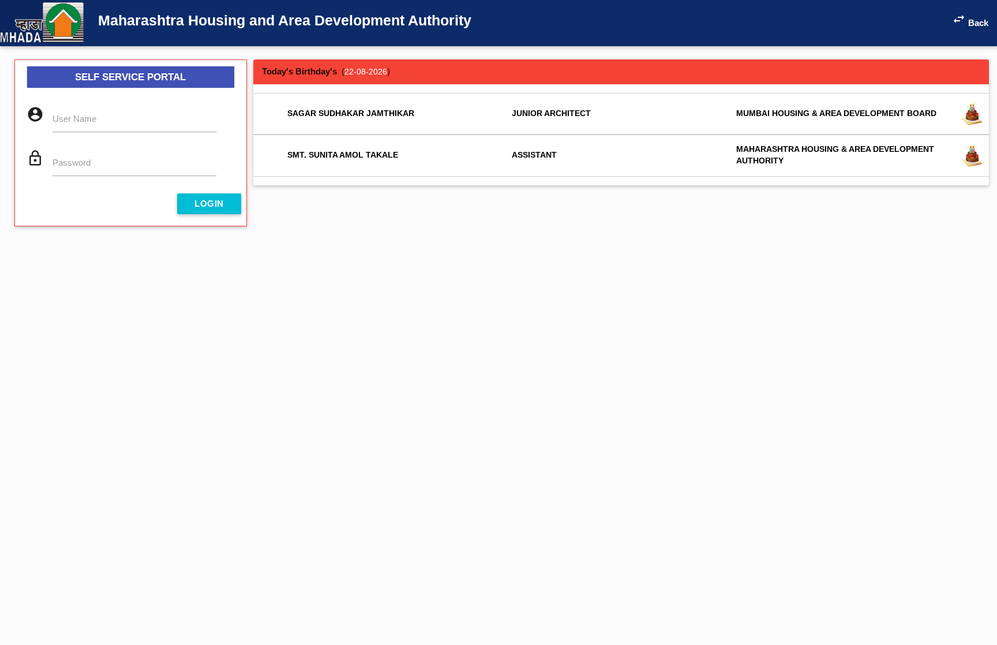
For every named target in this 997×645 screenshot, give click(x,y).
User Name (74, 119)
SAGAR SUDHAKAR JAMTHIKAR (350, 113)
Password (72, 162)
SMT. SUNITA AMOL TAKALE (342, 155)
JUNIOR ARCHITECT (551, 113)
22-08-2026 (365, 72)
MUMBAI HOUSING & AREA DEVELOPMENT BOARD (836, 113)
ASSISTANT (534, 155)
